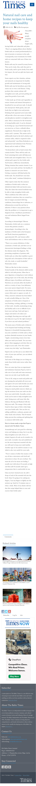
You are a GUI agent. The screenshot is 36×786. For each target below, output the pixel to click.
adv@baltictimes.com (16, 742)
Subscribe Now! (12, 700)
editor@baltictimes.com (14, 737)
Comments (8, 537)
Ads (21, 615)
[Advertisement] (18, 514)
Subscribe (6, 615)
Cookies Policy (18, 775)
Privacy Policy (26, 775)
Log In (15, 615)
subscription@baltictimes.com (18, 739)
